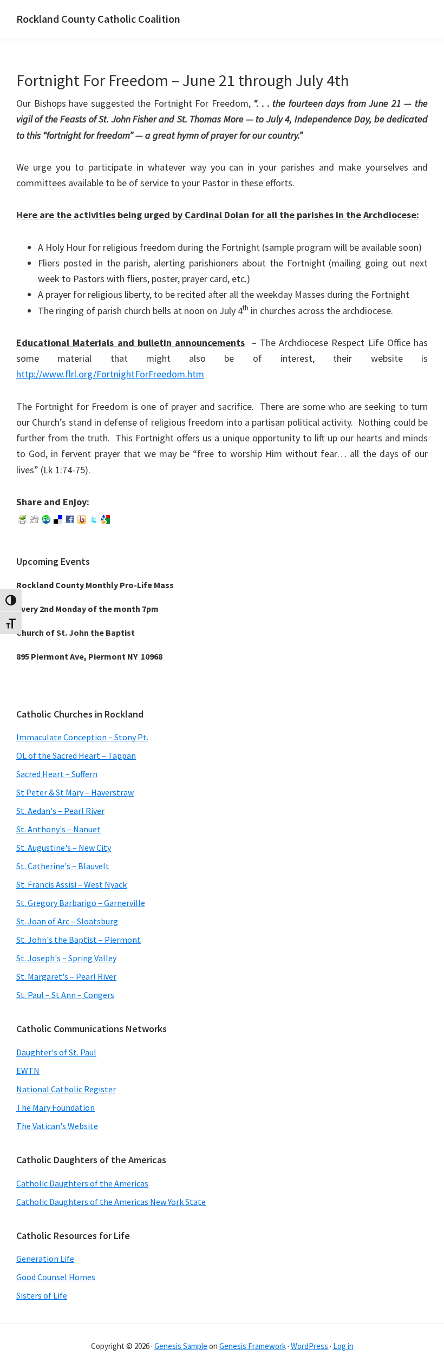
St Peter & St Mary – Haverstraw (75, 792)
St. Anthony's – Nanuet (58, 829)
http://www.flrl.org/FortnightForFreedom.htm (110, 374)
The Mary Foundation (55, 1107)
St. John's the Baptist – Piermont (78, 939)
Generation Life (45, 1258)
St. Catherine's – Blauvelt (62, 865)
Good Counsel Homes (55, 1277)
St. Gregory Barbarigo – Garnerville (80, 902)
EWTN (28, 1070)
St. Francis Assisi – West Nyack (71, 884)
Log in (343, 1346)
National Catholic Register (66, 1089)
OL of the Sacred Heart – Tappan (76, 755)
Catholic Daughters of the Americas (82, 1183)
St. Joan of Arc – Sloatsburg (67, 921)
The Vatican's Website (57, 1125)
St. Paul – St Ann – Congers (65, 994)
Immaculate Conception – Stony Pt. (82, 737)
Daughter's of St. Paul (56, 1052)
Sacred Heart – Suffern (56, 773)
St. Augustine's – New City (63, 847)
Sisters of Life (41, 1295)
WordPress (309, 1346)
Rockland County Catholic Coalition (98, 18)
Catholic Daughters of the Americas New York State (111, 1201)
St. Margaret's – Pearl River (66, 976)
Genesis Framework (252, 1346)
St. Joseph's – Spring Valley (66, 958)
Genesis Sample (180, 1346)
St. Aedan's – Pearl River (60, 810)
